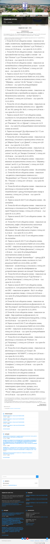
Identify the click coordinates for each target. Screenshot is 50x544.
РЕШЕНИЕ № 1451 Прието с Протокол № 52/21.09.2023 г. (14, 425)
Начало (5, 22)
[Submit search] (37, 476)
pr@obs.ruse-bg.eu (44, 516)
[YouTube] (27, 539)
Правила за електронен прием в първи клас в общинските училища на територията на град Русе (17, 453)
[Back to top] (47, 539)
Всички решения (6, 428)
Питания (32, 540)
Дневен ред (37, 540)
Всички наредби (6, 457)
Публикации (10, 22)
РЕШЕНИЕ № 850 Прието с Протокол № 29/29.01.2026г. (13, 415)
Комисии (42, 540)
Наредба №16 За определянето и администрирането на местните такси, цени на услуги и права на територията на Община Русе (20, 436)
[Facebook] (25, 539)
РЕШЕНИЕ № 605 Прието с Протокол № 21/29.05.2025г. (13, 418)
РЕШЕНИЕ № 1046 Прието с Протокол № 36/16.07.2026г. (37, 502)
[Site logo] (25, 10)
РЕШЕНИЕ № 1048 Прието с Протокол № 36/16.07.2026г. (37, 495)
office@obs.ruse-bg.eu (30, 523)
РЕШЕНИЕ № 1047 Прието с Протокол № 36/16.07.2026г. (37, 499)
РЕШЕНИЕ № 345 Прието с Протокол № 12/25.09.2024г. (13, 422)
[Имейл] (22, 539)
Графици (46, 540)
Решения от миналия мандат (15, 408)
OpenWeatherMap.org (12, 485)
